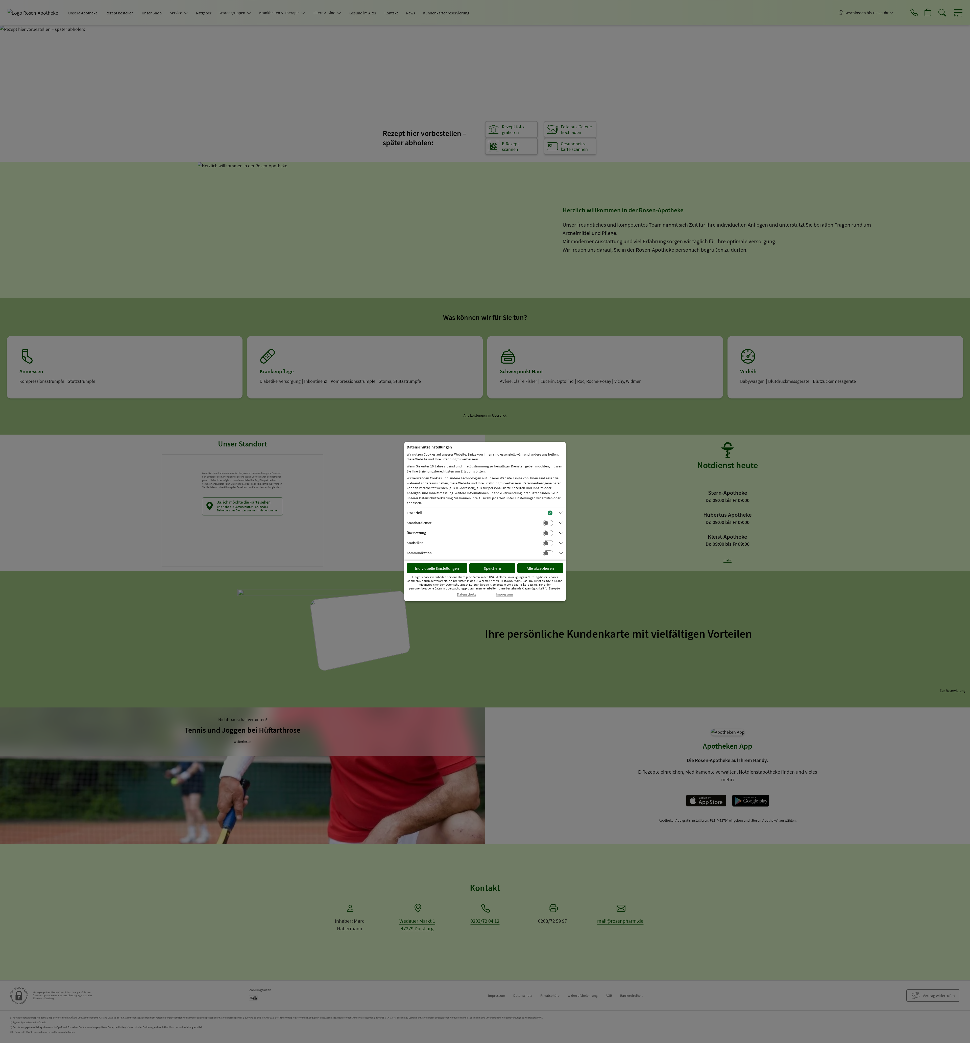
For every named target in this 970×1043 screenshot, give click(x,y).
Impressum (504, 594)
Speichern (492, 568)
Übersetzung (416, 533)
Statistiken (415, 542)
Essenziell (414, 512)
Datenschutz (466, 594)
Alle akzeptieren (540, 568)
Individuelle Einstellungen (437, 568)
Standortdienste (419, 522)
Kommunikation (419, 553)
